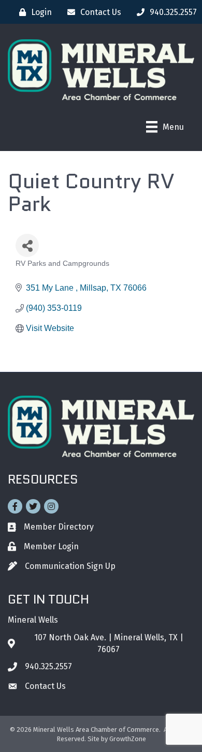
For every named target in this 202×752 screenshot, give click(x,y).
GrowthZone (127, 739)
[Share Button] (27, 245)
